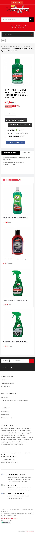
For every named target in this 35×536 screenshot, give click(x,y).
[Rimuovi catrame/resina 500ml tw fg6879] (17, 242)
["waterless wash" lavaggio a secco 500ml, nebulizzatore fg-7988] (17, 283)
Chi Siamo (4, 380)
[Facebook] (11, 367)
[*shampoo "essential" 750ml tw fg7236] (17, 200)
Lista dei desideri (6, 418)
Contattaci (4, 397)
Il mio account (5, 411)
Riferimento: (11, 133)
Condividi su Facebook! (16, 142)
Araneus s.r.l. (30, 531)
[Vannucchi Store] (17, 9)
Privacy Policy (5, 386)
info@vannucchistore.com (9, 462)
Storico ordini (5, 415)
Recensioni (26, 153)
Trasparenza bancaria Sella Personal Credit (14, 400)
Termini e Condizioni (7, 383)
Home (3, 46)
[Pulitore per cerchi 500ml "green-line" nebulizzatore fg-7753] (18, 324)
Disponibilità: (11, 130)
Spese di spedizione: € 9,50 (15, 136)
